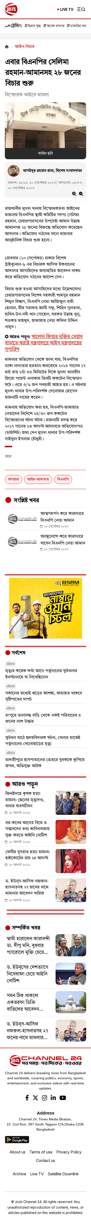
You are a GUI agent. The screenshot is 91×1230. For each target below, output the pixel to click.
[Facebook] (27, 1098)
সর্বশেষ (18, 653)
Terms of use (40, 1152)
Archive (19, 1173)
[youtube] (62, 1098)
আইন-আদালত (38, 480)
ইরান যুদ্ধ (34, 26)
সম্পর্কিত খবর (25, 928)
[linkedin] (53, 1098)
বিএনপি (63, 480)
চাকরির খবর (79, 26)
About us (17, 1152)
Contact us (45, 1160)
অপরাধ (13, 480)
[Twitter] (35, 1098)
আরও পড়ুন (24, 784)
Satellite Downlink (63, 1173)
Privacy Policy (69, 1152)
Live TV (37, 1173)
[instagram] (44, 1098)
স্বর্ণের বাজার (55, 26)
